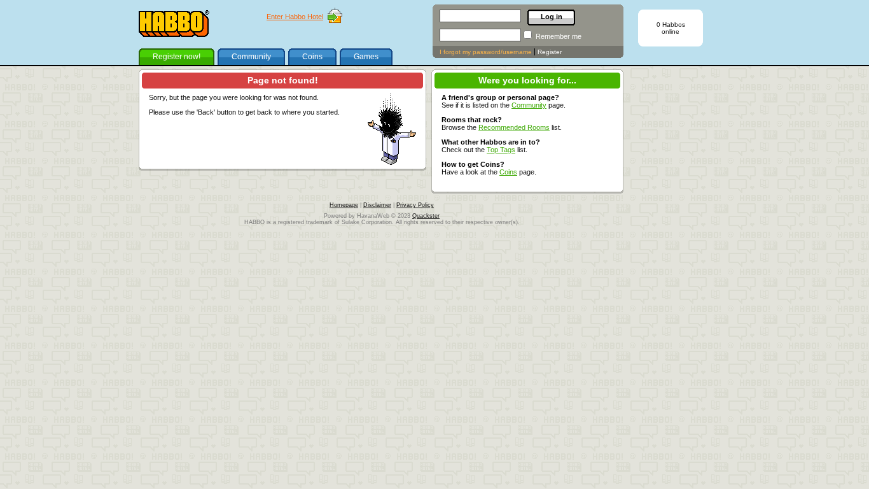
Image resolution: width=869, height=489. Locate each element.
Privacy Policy (415, 205)
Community (251, 56)
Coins (312, 56)
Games (366, 56)
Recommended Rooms (514, 127)
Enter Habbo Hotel (295, 16)
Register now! (176, 56)
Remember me (558, 36)
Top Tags (501, 149)
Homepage (344, 205)
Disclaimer (377, 205)
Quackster (426, 216)
